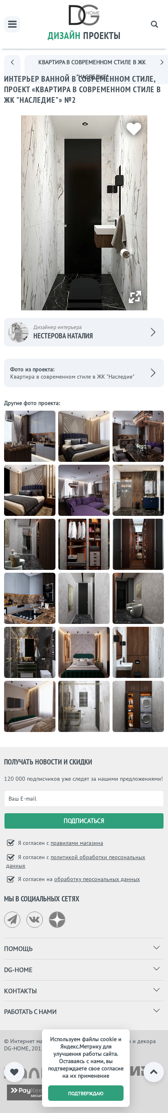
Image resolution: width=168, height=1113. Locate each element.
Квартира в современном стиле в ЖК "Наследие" (72, 376)
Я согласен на (78, 879)
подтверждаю (86, 1093)
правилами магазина (77, 843)
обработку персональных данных (97, 879)
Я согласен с (59, 843)
